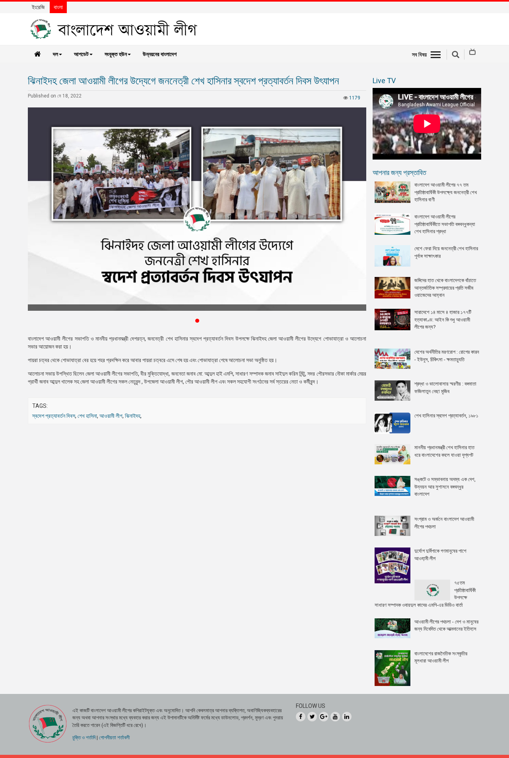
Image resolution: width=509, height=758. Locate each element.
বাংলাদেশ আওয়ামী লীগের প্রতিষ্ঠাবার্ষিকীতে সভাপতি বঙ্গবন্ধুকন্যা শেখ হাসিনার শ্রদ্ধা (444, 224)
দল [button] (55, 54)
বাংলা (58, 7)
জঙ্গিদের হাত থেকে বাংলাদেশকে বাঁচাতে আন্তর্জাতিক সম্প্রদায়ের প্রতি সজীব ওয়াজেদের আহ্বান (445, 287)
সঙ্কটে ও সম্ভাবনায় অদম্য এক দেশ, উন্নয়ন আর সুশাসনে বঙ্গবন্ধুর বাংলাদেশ (445, 486)
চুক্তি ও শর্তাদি (83, 737)
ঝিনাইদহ (132, 416)
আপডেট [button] (81, 54)
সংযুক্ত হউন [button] (116, 54)
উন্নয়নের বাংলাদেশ (160, 54)
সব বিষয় (419, 54)
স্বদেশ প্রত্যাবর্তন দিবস (53, 416)
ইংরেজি (38, 7)
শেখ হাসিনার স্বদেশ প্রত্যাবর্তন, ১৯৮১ (446, 416)
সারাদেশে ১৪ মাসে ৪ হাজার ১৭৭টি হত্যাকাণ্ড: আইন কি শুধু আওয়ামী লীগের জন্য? (442, 319)
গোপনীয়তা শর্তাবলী (114, 737)
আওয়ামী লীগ (110, 416)
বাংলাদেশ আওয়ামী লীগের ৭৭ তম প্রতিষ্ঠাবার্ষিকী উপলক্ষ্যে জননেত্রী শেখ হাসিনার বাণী (445, 192)
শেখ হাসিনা (87, 416)
